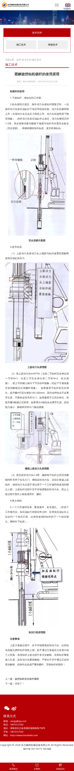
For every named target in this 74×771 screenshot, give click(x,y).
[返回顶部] (69, 757)
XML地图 (47, 748)
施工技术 (21, 44)
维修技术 (53, 44)
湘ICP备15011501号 (32, 748)
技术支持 (26, 59)
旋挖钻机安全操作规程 (27, 678)
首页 (18, 59)
